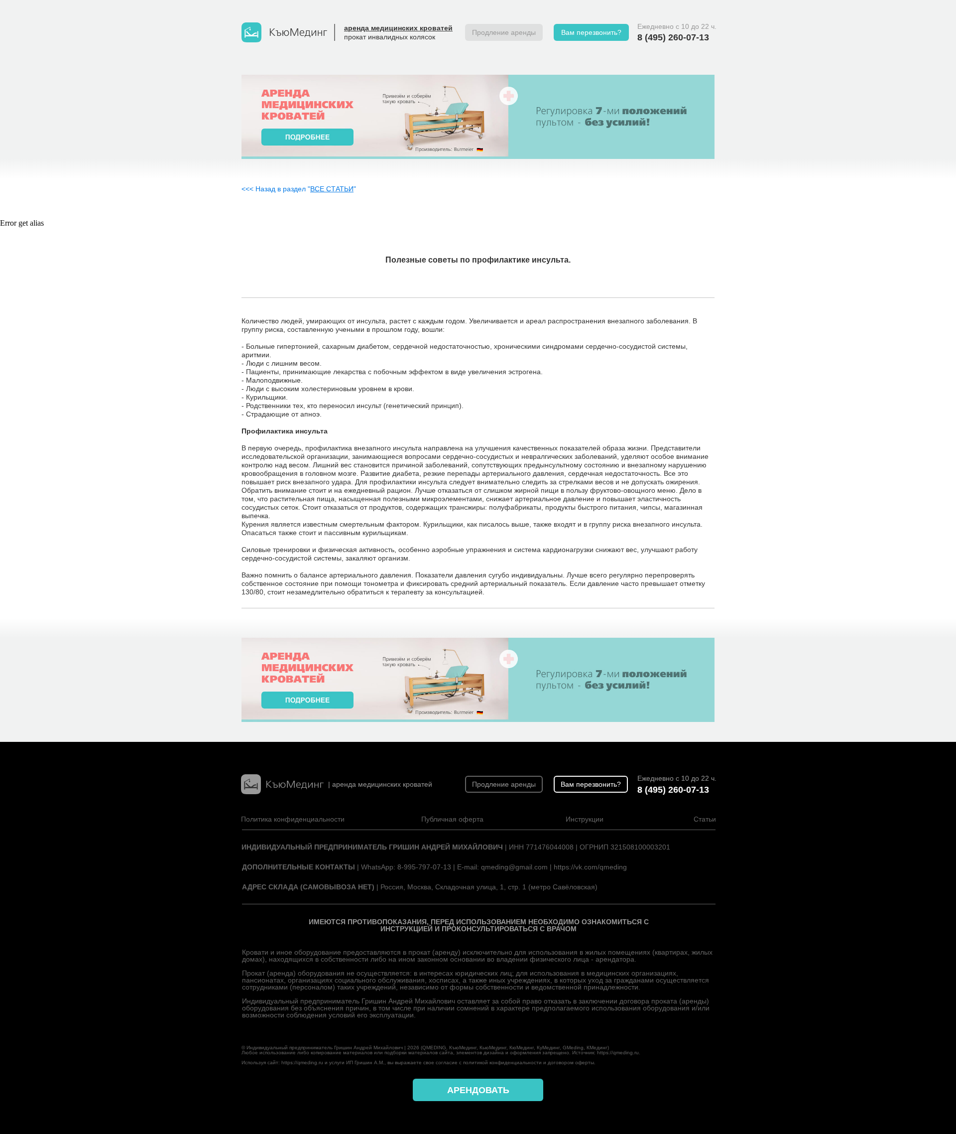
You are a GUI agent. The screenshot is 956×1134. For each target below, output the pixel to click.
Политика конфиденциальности (293, 819)
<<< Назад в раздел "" (298, 189)
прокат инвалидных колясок (389, 37)
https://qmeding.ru (618, 1052)
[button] (591, 32)
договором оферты (571, 1062)
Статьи (705, 819)
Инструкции (584, 819)
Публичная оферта (452, 819)
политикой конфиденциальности (502, 1062)
